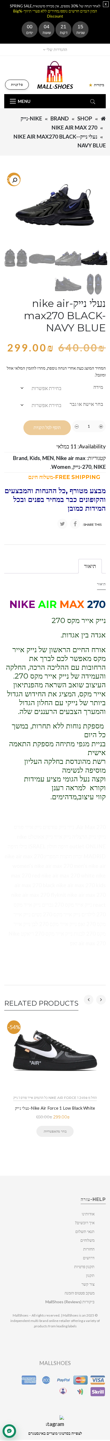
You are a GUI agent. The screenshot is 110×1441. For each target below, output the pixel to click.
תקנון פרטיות (84, 1266)
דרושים (88, 1257)
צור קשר (88, 1284)
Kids (35, 458)
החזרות (88, 1249)
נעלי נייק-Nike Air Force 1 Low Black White (55, 1108)
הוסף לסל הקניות (47, 427)
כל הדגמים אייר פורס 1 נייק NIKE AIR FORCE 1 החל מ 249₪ (55, 1097)
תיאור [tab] (90, 566)
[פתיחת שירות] (9, 1431)
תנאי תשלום (84, 1231)
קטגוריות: (96, 458)
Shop (84, 118)
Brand (59, 118)
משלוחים (87, 1240)
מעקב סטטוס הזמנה (79, 1292)
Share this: (92, 524)
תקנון (90, 1275)
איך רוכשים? (84, 1222)
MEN (48, 458)
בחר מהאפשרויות (55, 1131)
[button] (15, 180)
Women (61, 466)
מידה (98, 387)
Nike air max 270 (74, 127)
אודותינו (88, 1213)
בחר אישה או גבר (86, 404)
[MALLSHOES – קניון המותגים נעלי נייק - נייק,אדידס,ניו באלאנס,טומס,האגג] (55, 74)
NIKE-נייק (31, 118)
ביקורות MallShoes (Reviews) (69, 1301)
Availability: (92, 446)
